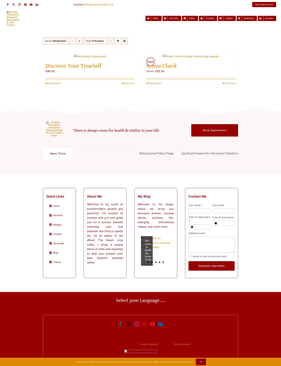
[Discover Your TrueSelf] (90, 56)
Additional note (196, 233)
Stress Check (161, 65)
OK (201, 362)
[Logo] (13, 12)
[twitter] (13, 4)
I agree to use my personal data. (209, 256)
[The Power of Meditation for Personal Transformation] (156, 251)
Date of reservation (199, 219)
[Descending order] (79, 41)
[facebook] (8, 4)
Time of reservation (223, 217)
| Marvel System (182, 344)
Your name (195, 205)
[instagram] (19, 4)
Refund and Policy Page (144, 153)
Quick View (129, 83)
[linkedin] (37, 4)
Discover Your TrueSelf (73, 65)
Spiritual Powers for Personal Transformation (202, 153)
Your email (218, 205)
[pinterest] (25, 4)
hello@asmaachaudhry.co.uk (98, 4)
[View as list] (124, 41)
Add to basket (54, 83)
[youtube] (31, 4)
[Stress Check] (191, 56)
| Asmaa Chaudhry (148, 344)
